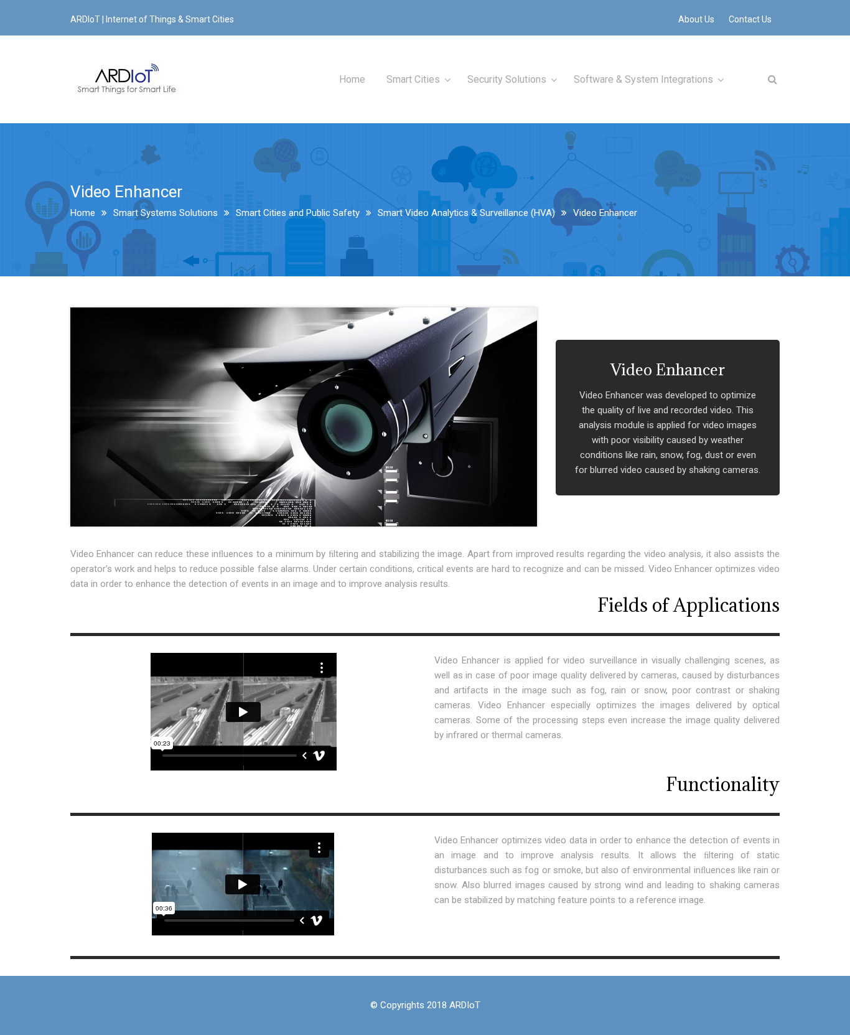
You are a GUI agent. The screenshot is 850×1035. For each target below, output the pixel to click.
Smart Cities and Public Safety (298, 212)
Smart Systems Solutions (165, 212)
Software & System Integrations (643, 79)
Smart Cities (413, 79)
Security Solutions (506, 79)
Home (352, 79)
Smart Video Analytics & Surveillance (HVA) (466, 212)
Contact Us (750, 19)
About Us (696, 19)
